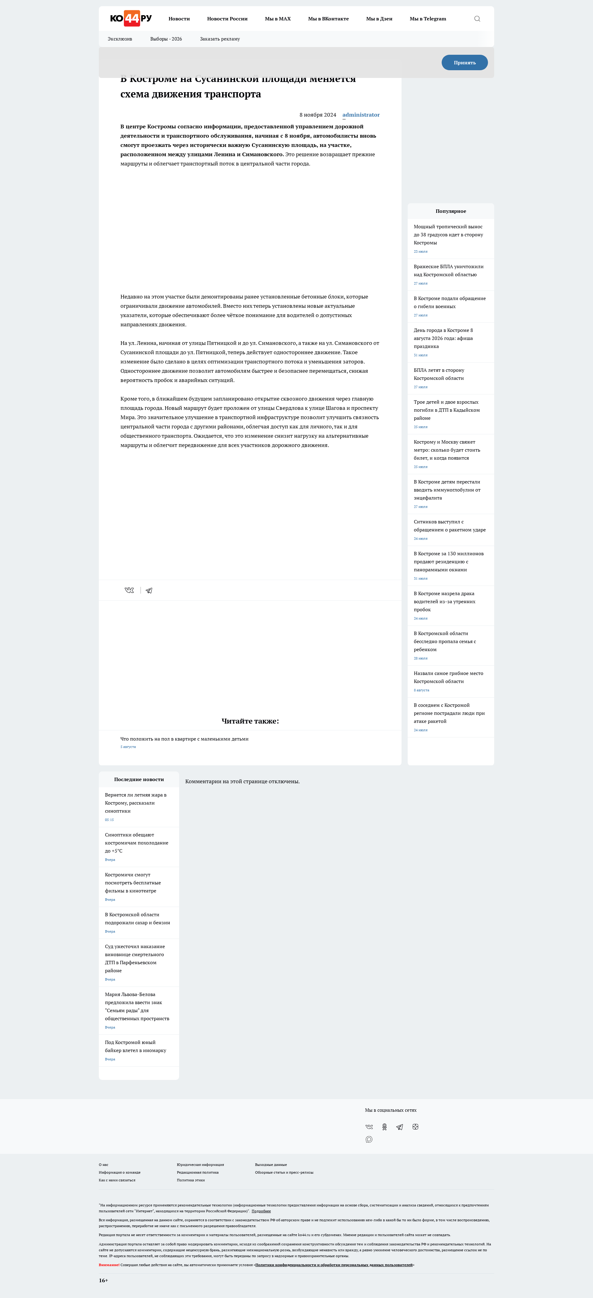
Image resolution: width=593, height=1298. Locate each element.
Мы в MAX (278, 18)
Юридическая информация (200, 1164)
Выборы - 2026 (166, 39)
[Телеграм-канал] (400, 1127)
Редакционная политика (198, 1172)
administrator (361, 114)
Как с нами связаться (117, 1180)
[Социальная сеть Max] (369, 1139)
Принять (465, 62)
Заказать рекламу (220, 39)
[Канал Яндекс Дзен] (415, 1127)
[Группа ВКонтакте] (369, 1127)
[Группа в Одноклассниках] (384, 1127)
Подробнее (261, 1211)
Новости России (227, 18)
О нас (103, 1164)
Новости (179, 18)
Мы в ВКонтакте (328, 18)
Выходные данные (271, 1164)
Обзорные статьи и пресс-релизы (284, 1172)
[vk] (129, 590)
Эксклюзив (120, 39)
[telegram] (151, 590)
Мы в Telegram (428, 18)
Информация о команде (120, 1172)
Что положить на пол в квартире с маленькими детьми (184, 742)
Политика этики (191, 1180)
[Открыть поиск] (477, 18)
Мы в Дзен (379, 18)
